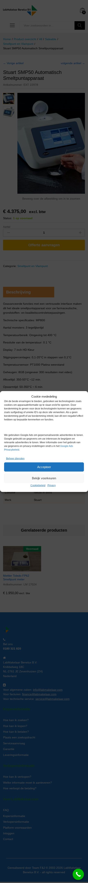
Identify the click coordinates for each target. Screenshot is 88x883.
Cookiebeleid (37, 485)
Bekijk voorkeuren (44, 478)
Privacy (51, 485)
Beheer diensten (15, 458)
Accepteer (44, 467)
